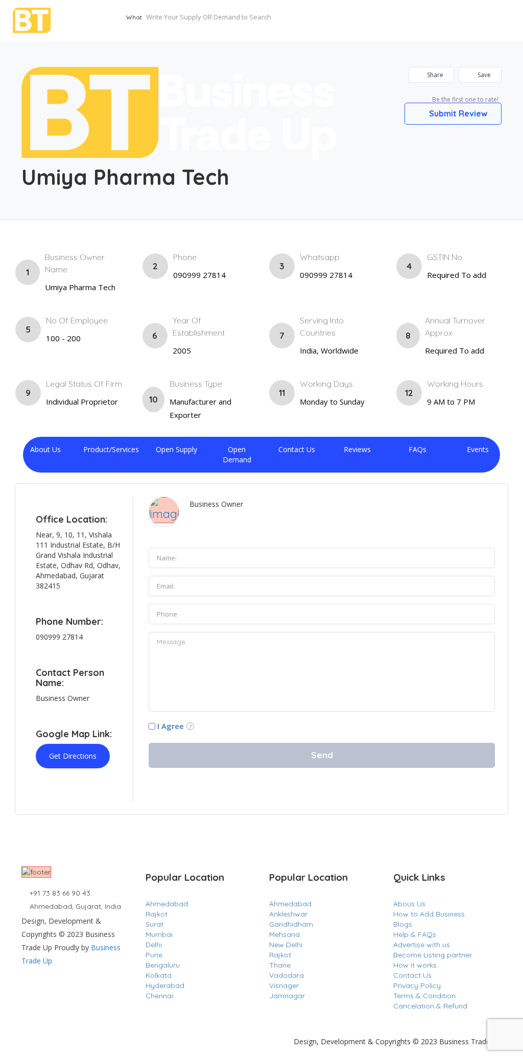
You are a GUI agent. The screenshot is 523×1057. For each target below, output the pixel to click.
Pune (154, 954)
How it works (415, 965)
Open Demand (237, 454)
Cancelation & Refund (430, 1006)
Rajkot (157, 914)
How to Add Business (429, 914)
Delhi (154, 944)
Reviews (357, 449)
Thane (280, 965)
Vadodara (286, 975)
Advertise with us (421, 944)
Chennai (159, 995)
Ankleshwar (288, 914)
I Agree (170, 726)
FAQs (417, 449)
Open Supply (176, 449)
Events (478, 449)
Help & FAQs (414, 934)
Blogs (402, 924)
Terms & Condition (424, 995)
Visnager (284, 985)
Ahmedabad (167, 903)
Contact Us (296, 449)
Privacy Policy (417, 985)
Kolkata (159, 975)
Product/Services (111, 449)
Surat (154, 924)
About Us (45, 449)
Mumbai (159, 934)
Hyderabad (165, 985)
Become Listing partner (432, 954)
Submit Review (457, 113)
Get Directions (73, 756)
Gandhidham (291, 924)
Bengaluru (163, 965)
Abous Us (409, 903)
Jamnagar (287, 995)
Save (483, 75)
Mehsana (284, 934)
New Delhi (285, 944)
